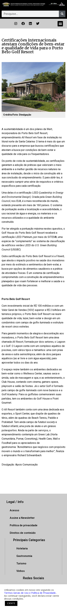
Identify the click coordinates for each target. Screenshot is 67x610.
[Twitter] (37, 23)
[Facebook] (23, 23)
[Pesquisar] (62, 14)
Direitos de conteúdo (23, 532)
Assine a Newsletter (22, 517)
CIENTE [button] (11, 603)
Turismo (21, 563)
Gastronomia (24, 556)
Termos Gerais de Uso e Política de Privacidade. (30, 592)
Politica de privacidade (23, 525)
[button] (60, 23)
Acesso (14, 510)
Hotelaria (22, 548)
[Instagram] (16, 23)
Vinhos (20, 571)
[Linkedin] (30, 23)
